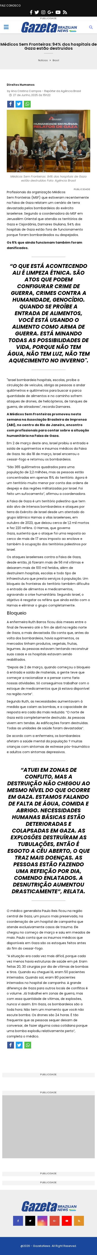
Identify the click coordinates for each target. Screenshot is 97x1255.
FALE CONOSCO (10, 5)
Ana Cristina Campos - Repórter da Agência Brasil (46, 91)
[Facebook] (31, 12)
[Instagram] (43, 12)
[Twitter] (37, 12)
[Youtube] (58, 12)
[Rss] (65, 12)
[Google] (50, 12)
